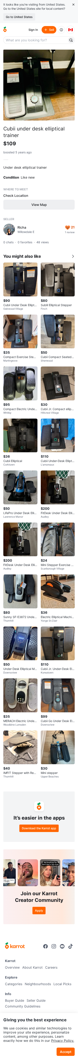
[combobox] (35, 40)
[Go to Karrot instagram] (53, 946)
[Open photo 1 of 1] (39, 85)
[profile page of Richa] (9, 229)
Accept (65, 1052)
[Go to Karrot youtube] (62, 946)
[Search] (71, 40)
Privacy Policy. (62, 1041)
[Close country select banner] (73, 4)
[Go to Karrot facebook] (45, 946)
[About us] (61, 29)
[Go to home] (5, 30)
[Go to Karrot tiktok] (70, 946)
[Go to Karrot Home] (15, 946)
